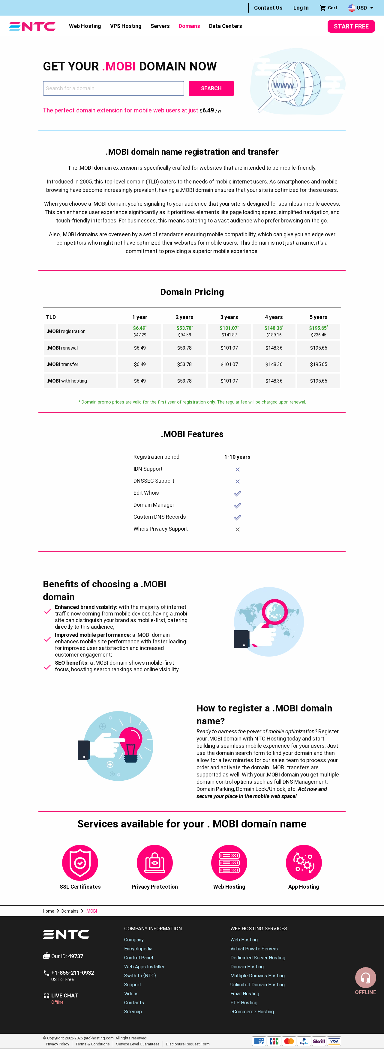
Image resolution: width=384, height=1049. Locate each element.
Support (132, 985)
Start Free (351, 26)
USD (361, 7)
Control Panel (138, 958)
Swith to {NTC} (140, 976)
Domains (189, 26)
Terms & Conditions (92, 1044)
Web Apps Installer (144, 967)
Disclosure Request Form (188, 1044)
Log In (301, 7)
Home (48, 911)
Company (134, 940)
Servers (160, 26)
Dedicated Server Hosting (257, 958)
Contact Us (268, 7)
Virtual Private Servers (254, 949)
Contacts (134, 1003)
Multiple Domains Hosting (257, 976)
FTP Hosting (243, 1003)
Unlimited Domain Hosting (257, 985)
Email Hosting (244, 994)
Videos (131, 994)
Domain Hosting (247, 967)
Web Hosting (85, 26)
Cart (332, 7)
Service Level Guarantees (138, 1044)
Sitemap (133, 1012)
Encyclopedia (138, 949)
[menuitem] (268, 8)
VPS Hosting (126, 26)
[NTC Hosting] (32, 26)
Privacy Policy (57, 1044)
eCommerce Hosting (252, 1012)
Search (211, 88)
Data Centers (225, 26)
